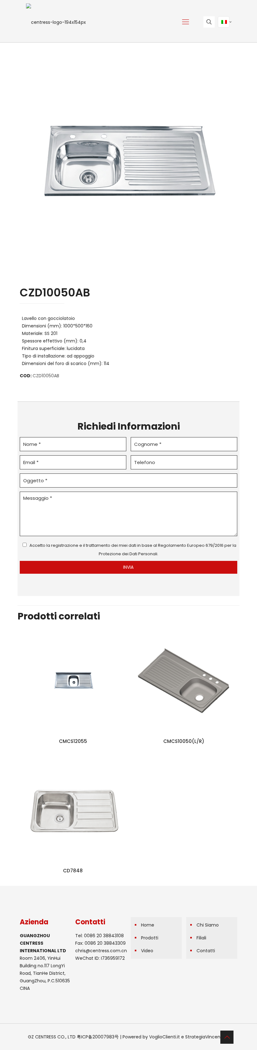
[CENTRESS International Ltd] (56, 22)
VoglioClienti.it (164, 1037)
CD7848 (73, 870)
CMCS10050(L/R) (183, 741)
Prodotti (149, 938)
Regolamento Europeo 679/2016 (190, 545)
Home (147, 925)
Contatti (206, 951)
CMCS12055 (73, 741)
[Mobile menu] (185, 22)
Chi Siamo (208, 925)
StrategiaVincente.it (207, 1037)
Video (147, 951)
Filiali (201, 938)
